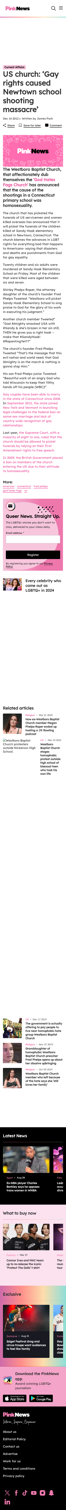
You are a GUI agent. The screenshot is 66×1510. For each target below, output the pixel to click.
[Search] (53, 8)
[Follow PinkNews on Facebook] (16, 1493)
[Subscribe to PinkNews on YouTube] (34, 1493)
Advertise (10, 1454)
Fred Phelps (41, 486)
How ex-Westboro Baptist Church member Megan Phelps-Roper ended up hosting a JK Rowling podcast (42, 726)
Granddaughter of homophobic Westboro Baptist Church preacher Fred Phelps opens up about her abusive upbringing (44, 1056)
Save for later (32, 125)
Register (33, 555)
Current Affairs (14, 67)
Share (11, 125)
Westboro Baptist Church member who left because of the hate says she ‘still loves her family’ (42, 1079)
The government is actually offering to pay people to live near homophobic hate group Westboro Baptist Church (43, 1031)
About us (9, 1432)
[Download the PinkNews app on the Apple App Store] (14, 1398)
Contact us (11, 1446)
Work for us (12, 1461)
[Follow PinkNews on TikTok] (25, 1493)
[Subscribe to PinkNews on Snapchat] (51, 1493)
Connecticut (24, 486)
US (25, 490)
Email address (19, 532)
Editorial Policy (14, 1439)
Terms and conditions (19, 1468)
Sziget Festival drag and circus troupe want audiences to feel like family (26, 1345)
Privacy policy (13, 1476)
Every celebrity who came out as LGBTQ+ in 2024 (43, 585)
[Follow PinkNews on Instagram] (42, 1493)
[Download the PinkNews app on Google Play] (41, 1398)
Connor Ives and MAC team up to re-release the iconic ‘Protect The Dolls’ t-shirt (25, 1264)
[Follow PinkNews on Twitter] (7, 1493)
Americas (8, 486)
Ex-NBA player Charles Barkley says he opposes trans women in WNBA (23, 1186)
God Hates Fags (12, 490)
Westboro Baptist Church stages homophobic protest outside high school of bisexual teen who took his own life (50, 758)
